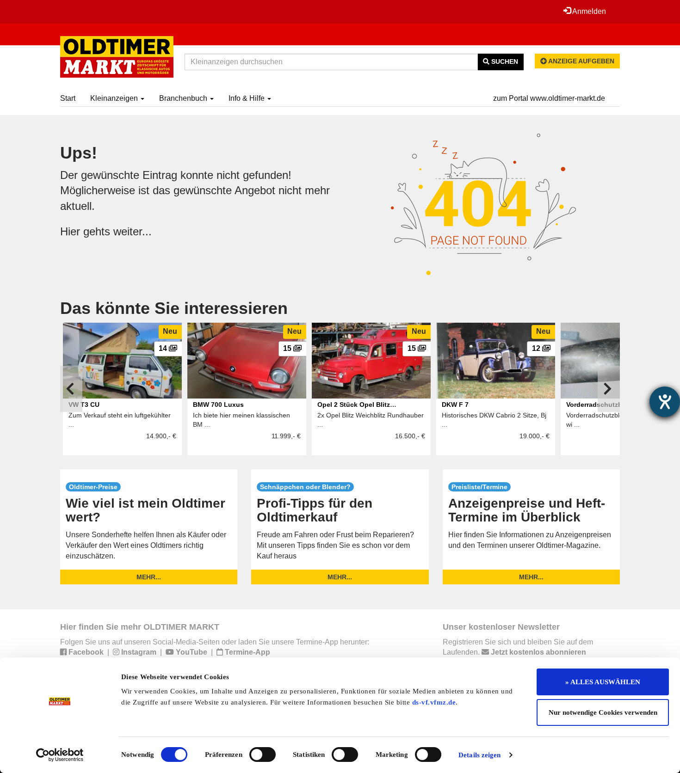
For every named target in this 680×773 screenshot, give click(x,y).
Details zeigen (479, 755)
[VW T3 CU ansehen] (122, 361)
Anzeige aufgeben (580, 61)
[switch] (262, 754)
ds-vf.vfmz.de (434, 702)
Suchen (503, 61)
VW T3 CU (83, 404)
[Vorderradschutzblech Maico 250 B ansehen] (620, 361)
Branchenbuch (184, 98)
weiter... (132, 231)
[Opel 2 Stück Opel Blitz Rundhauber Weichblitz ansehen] (371, 361)
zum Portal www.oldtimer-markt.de (549, 98)
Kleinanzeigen (115, 98)
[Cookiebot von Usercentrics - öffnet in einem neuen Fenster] (59, 755)
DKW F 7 (455, 404)
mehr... (148, 577)
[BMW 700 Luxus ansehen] (246, 361)
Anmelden (588, 11)
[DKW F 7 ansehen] (495, 361)
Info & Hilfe (247, 98)
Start (67, 98)
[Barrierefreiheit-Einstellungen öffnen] (664, 401)
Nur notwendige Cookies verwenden (603, 712)
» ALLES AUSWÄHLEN (602, 682)
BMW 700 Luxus (218, 404)
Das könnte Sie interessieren (174, 308)
